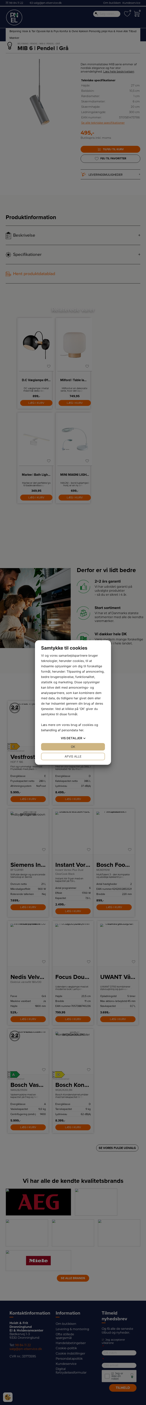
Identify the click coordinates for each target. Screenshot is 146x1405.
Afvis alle (73, 756)
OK (73, 747)
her (81, 730)
